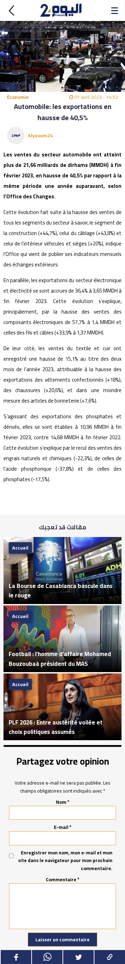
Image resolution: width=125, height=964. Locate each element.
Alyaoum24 (40, 135)
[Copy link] (109, 957)
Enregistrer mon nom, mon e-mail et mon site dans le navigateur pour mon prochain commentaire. (65, 860)
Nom (62, 802)
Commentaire (63, 879)
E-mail (63, 827)
